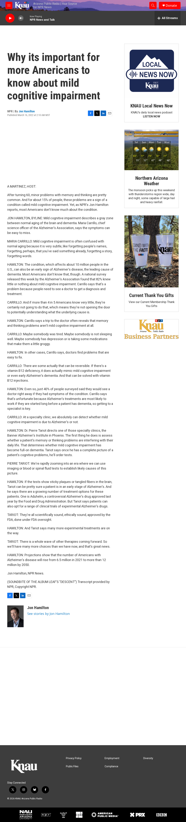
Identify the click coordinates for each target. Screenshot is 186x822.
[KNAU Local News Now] (151, 71)
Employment (112, 758)
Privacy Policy (74, 758)
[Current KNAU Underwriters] (151, 329)
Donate (171, 5)
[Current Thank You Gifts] (151, 251)
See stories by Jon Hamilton (48, 613)
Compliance (111, 766)
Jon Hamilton (27, 111)
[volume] (21, 18)
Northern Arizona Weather (151, 180)
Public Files (72, 766)
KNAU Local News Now (151, 106)
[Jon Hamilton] (15, 616)
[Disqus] (93, 696)
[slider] (26, 18)
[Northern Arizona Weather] (151, 150)
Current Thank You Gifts (151, 295)
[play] (10, 18)
